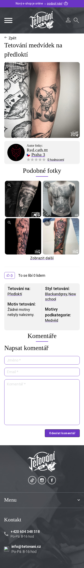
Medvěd (51, 320)
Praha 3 (38, 154)
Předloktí (15, 294)
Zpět (12, 38)
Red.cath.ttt (37, 150)
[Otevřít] (8, 20)
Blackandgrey (56, 294)
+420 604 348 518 (25, 531)
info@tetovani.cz (26, 546)
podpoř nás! (54, 3)
